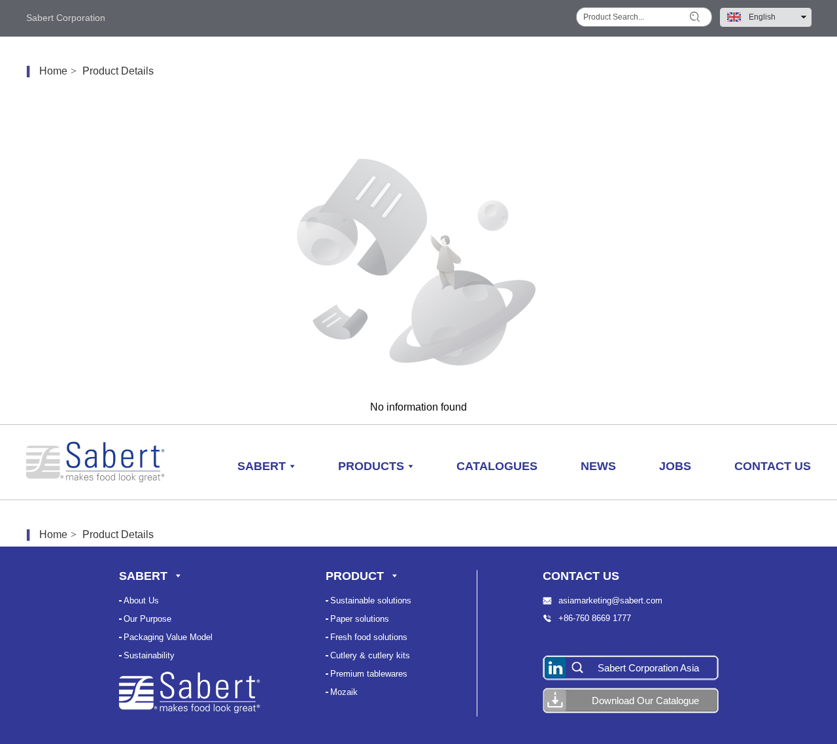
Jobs (675, 466)
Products (371, 466)
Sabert (261, 466)
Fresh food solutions (368, 637)
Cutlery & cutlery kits (370, 655)
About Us (141, 600)
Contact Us (772, 466)
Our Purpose (147, 619)
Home (53, 70)
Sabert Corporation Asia (648, 667)
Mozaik (344, 692)
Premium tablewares (368, 674)
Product (355, 576)
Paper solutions (359, 619)
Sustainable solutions (370, 600)
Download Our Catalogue (645, 700)
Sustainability (149, 655)
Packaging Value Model (168, 637)
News (598, 466)
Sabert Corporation (65, 17)
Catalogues (497, 466)
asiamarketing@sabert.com (610, 600)
